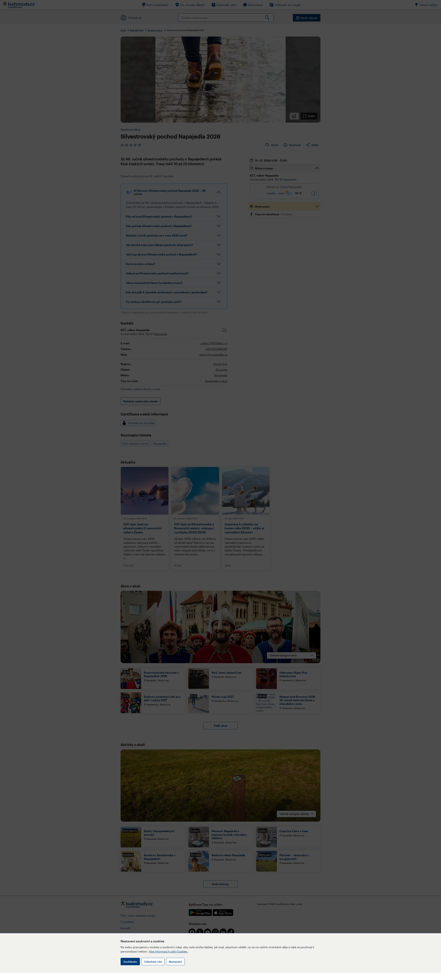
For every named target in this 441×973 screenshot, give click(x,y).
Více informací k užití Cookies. (168, 951)
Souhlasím (130, 961)
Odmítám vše (153, 961)
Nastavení (175, 961)
